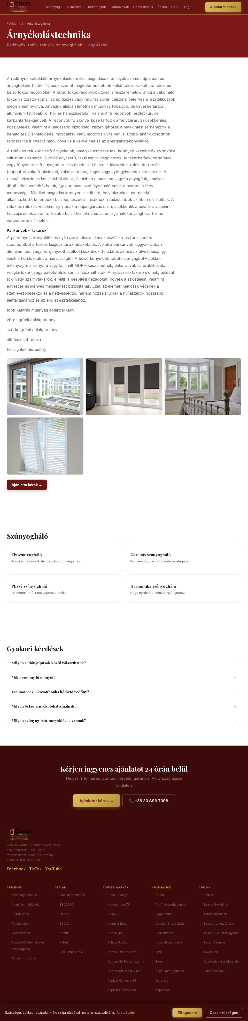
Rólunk (208, 895)
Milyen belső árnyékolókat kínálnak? (44, 706)
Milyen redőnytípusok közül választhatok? (48, 662)
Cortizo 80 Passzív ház (124, 971)
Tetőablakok (119, 7)
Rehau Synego (118, 895)
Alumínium (75, 7)
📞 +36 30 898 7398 (148, 800)
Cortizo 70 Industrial (122, 952)
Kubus (64, 942)
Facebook (16, 868)
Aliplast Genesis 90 (122, 990)
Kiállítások (210, 952)
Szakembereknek (216, 904)
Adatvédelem (126, 1012)
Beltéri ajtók (97, 7)
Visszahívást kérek (169, 942)
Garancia (161, 980)
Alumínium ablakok (25, 904)
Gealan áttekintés (72, 895)
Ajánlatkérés (164, 933)
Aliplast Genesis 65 (122, 980)
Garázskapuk (143, 7)
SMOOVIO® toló (71, 952)
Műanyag (54, 7)
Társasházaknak (215, 914)
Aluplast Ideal (117, 923)
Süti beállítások (214, 971)
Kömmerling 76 (119, 904)
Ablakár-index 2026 (170, 923)
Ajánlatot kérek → (27, 485)
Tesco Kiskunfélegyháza (221, 933)
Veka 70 (114, 914)
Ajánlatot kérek (223, 7)
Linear (64, 914)
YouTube (53, 868)
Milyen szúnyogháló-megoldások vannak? (48, 720)
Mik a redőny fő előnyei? (33, 677)
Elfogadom (187, 1013)
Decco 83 (115, 933)
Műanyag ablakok (24, 895)
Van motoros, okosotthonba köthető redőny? (50, 691)
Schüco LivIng (118, 942)
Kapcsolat (162, 990)
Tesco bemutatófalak (218, 923)
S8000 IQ (66, 904)
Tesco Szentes (214, 942)
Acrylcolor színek (24, 958)
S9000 (64, 923)
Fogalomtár (163, 914)
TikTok (35, 868)
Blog (186, 7)
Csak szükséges (224, 1013)
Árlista (162, 7)
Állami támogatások (169, 971)
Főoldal (12, 23)
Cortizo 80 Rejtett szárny (126, 961)
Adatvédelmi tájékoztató (221, 961)
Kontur (64, 933)
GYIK (174, 7)
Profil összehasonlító (170, 904)
